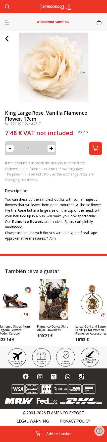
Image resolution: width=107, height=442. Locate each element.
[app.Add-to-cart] (26, 315)
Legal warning (33, 421)
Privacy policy (75, 421)
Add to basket (59, 434)
